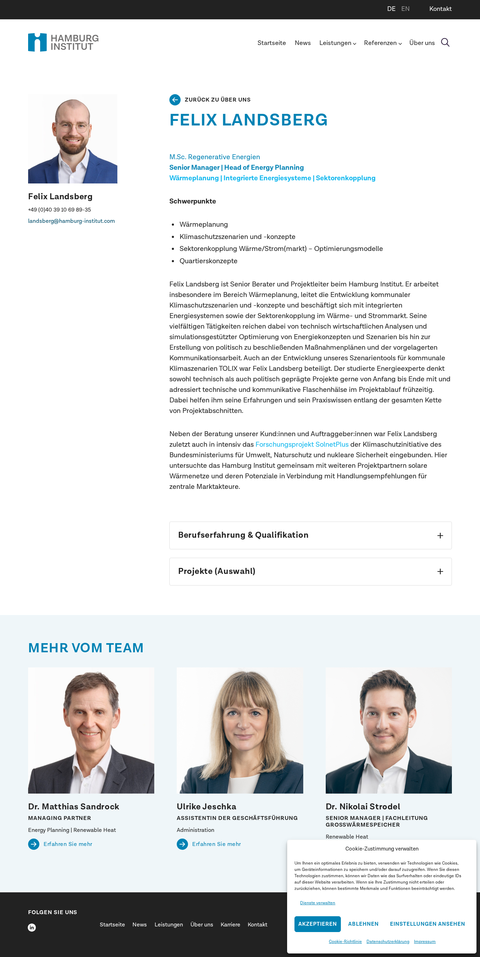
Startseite (272, 43)
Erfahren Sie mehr (68, 844)
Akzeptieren (317, 924)
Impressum (425, 941)
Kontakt (440, 9)
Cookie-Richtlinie (345, 941)
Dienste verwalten (317, 902)
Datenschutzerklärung (388, 941)
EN (405, 9)
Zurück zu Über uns (218, 99)
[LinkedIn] (31, 927)
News (303, 43)
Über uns (422, 43)
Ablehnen (363, 924)
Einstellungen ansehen (427, 924)
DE (391, 9)
